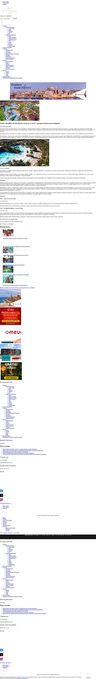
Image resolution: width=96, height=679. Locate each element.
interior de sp (8, 287)
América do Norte (12, 38)
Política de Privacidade (23, 678)
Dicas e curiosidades (7, 47)
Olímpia (16, 287)
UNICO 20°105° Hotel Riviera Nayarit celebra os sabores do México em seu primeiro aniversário (24, 454)
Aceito (88, 677)
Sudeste (10, 32)
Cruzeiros (8, 51)
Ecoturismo (8, 56)
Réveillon (32, 287)
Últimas (4, 70)
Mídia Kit (5, 508)
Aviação (7, 64)
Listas (7, 74)
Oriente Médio (11, 46)
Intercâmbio (8, 52)
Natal (13, 287)
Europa (10, 43)
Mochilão (8, 55)
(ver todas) (2, 443)
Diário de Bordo (9, 50)
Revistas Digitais (6, 76)
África (9, 36)
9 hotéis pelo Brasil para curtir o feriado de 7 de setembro (15, 451)
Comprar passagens (10, 69)
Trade (7, 75)
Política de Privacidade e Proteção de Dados (12, 78)
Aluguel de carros (9, 65)
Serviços (5, 60)
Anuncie (5, 4)
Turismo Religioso (10, 59)
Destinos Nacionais (10, 27)
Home (4, 517)
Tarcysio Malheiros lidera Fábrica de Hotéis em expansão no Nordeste (18, 453)
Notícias (7, 71)
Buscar (15, 18)
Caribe (9, 42)
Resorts (28, 287)
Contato (7, 530)
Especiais (5, 48)
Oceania (10, 45)
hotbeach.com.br (13, 219)
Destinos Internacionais (11, 34)
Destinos (5, 26)
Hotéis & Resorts (9, 61)
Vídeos (7, 72)
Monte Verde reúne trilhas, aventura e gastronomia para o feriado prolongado (20, 449)
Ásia (9, 41)
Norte (9, 29)
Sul (9, 33)
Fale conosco (6, 505)
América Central (12, 37)
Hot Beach (2, 287)
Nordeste (10, 31)
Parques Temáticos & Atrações (12, 53)
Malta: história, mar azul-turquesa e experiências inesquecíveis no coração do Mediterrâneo (23, 450)
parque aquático (22, 287)
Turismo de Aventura (10, 57)
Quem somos (6, 507)
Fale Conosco (6, 3)
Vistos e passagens (10, 66)
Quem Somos (6, 1)
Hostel (7, 62)
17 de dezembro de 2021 (5, 126)
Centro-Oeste (11, 28)
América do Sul (11, 40)
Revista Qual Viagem (10, 528)
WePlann (8, 67)
